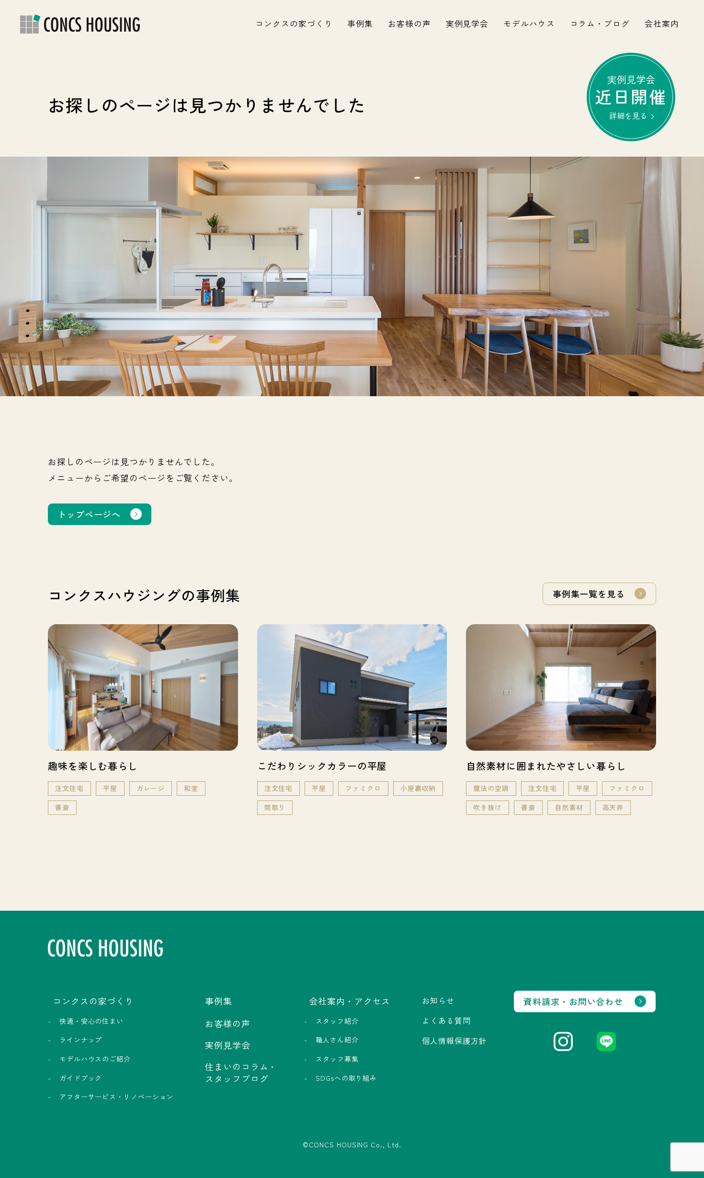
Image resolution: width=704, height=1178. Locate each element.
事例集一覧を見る (589, 593)
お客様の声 (409, 23)
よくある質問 (446, 1020)
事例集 (360, 23)
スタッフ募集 (337, 1059)
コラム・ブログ (600, 23)
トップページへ (89, 514)
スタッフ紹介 (337, 1021)
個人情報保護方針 (454, 1040)
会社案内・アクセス (349, 1001)
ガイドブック (80, 1078)
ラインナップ (80, 1039)
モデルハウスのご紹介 (95, 1059)
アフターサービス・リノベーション (116, 1096)
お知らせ (438, 1000)
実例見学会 (467, 23)
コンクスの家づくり (293, 23)
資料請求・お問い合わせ (573, 1001)
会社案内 (662, 23)
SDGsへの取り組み (346, 1078)
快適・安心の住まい (91, 1021)
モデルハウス (529, 23)
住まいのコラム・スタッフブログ (241, 1072)
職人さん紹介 (337, 1039)
